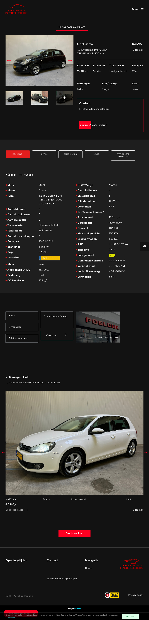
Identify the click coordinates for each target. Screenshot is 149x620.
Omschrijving (71, 154)
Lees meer (11, 618)
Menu (135, 9)
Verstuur (51, 335)
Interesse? (85, 125)
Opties (44, 154)
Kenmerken (18, 154)
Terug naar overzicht (71, 27)
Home (88, 568)
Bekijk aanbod (74, 533)
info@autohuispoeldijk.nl (95, 109)
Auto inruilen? (99, 125)
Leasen (97, 154)
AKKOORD (130, 616)
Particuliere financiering (123, 155)
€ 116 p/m (138, 50)
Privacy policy (135, 595)
